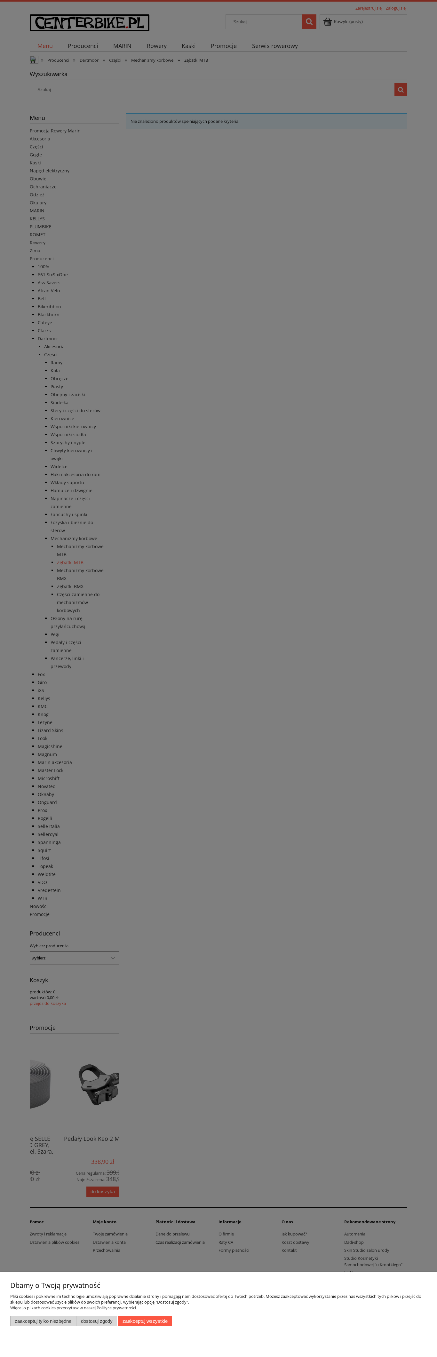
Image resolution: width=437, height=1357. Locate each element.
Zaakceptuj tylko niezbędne (43, 1321)
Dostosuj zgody (97, 1321)
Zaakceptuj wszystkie (145, 1321)
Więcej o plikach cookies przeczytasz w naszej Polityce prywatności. (73, 1308)
